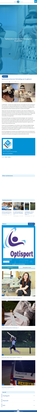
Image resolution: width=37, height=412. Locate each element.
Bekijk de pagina (6, 261)
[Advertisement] (18, 166)
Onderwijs (5, 76)
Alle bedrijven (31, 223)
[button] (12, 264)
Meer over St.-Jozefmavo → (8, 153)
